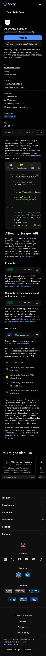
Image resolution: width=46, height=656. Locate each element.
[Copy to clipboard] (37, 175)
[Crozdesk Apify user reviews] (34, 599)
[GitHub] (19, 559)
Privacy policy (23, 633)
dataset (8, 433)
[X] (12, 559)
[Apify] (9, 4)
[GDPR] (18, 575)
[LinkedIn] (5, 559)
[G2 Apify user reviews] (12, 599)
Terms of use (23, 627)
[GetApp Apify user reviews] (8, 591)
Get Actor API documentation (17, 344)
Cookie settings (13, 650)
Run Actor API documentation (21, 286)
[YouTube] (27, 559)
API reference (28, 256)
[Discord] (34, 559)
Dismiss (27, 650)
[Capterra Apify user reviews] (34, 591)
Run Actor (22, 405)
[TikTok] (41, 559)
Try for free (23, 38)
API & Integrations (33, 156)
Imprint (23, 621)
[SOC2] (28, 575)
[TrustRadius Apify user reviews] (23, 599)
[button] (23, 497)
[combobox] (23, 43)
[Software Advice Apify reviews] (20, 591)
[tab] (10, 132)
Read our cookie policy (14, 644)
